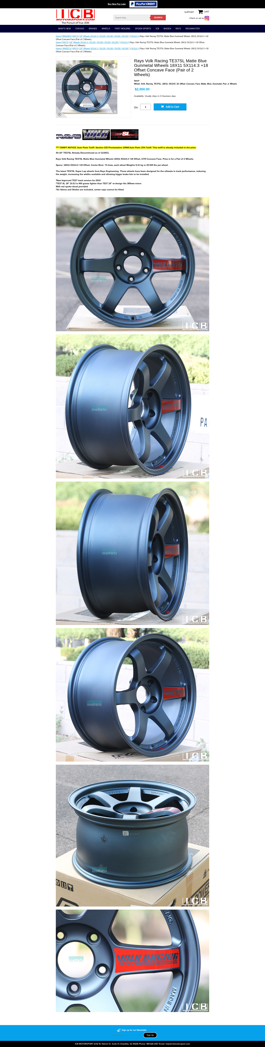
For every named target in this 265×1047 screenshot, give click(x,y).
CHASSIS (79, 28)
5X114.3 (134, 36)
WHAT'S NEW (64, 28)
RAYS (178, 28)
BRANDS (93, 28)
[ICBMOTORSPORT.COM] (75, 16)
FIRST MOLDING (122, 28)
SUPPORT (189, 12)
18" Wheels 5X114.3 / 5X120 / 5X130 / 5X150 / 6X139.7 (104, 36)
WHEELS (106, 28)
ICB (157, 28)
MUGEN (167, 28)
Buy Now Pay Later (117, 4)
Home (58, 36)
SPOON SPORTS (143, 28)
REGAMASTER (193, 28)
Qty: (136, 107)
